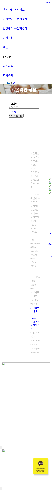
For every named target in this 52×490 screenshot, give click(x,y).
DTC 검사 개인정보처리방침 (35, 323)
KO (8, 82)
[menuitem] (14, 9)
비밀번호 (13, 103)
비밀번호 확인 (16, 115)
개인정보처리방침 (34, 311)
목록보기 (13, 112)
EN (14, 82)
